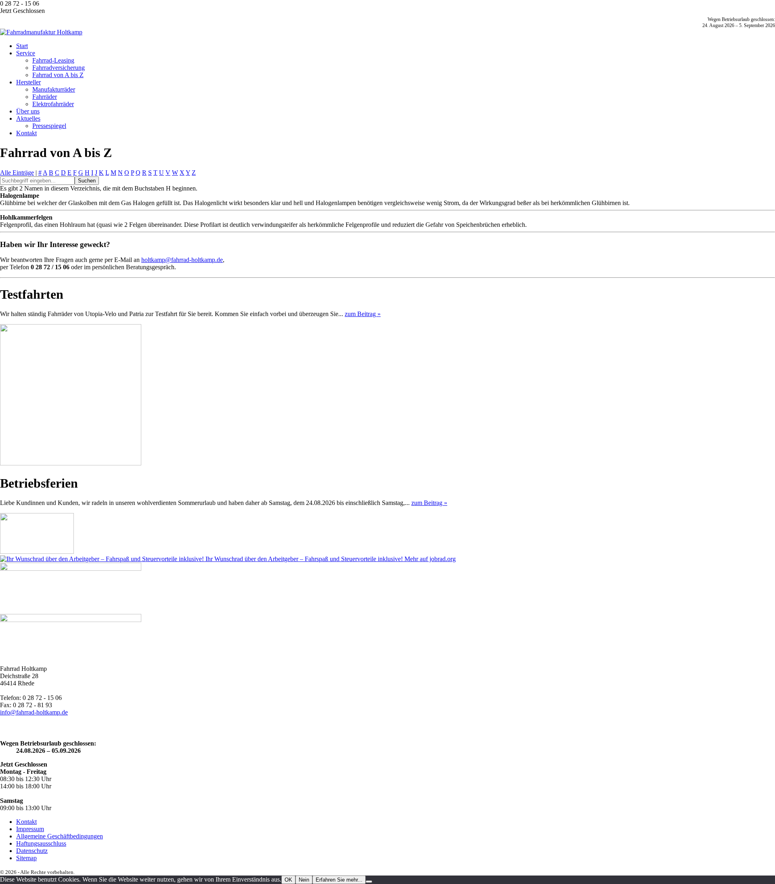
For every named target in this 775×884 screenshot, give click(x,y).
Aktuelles (28, 118)
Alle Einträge (17, 172)
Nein (304, 880)
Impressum (30, 828)
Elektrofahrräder (53, 104)
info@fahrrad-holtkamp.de (34, 712)
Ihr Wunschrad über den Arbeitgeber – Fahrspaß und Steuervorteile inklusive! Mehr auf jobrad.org (330, 558)
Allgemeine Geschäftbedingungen (59, 836)
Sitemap (26, 858)
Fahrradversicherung (58, 67)
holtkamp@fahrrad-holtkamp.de (182, 259)
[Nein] (369, 881)
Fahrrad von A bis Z (58, 74)
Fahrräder (44, 96)
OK (288, 880)
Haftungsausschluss (41, 843)
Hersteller (28, 82)
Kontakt (26, 133)
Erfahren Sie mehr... (339, 880)
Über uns (28, 111)
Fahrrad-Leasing (53, 60)
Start (22, 45)
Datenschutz (32, 850)
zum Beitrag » (363, 313)
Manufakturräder (53, 89)
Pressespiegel (49, 125)
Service (25, 53)
